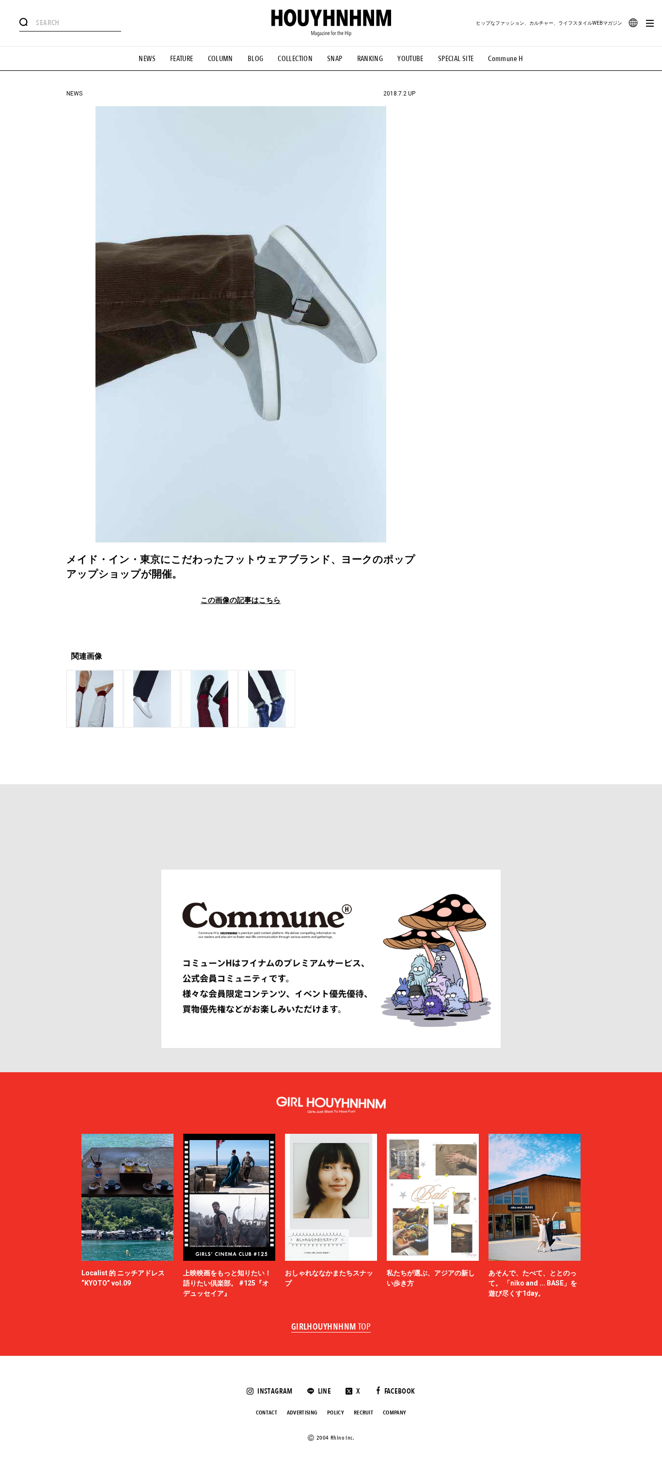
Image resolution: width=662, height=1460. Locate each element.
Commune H (505, 58)
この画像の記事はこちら (241, 600)
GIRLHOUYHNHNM (331, 1327)
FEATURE (181, 58)
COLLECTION (295, 58)
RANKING (370, 58)
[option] (127, 1216)
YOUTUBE (410, 58)
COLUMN (220, 58)
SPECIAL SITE (456, 58)
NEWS (147, 58)
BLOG (256, 58)
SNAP (335, 58)
